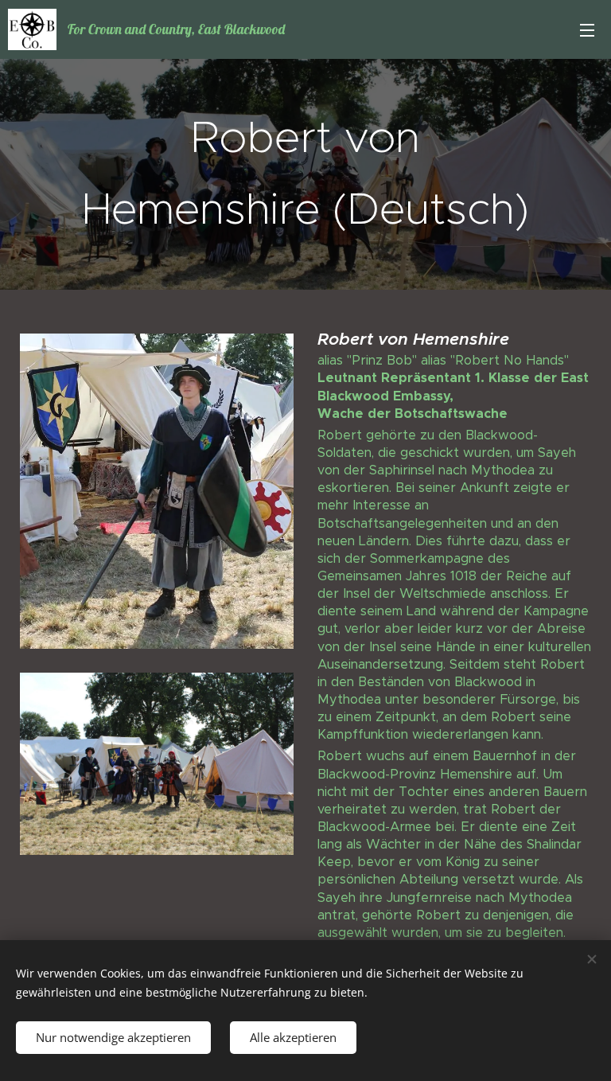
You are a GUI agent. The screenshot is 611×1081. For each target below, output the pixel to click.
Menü (587, 29)
